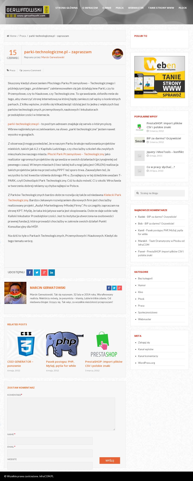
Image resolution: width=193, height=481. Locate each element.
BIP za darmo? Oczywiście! (164, 138)
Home (13, 35)
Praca (120, 7)
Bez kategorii (145, 278)
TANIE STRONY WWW (161, 7)
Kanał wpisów (145, 349)
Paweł (141, 251)
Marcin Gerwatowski (52, 57)
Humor (142, 285)
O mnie (106, 7)
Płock (183, 7)
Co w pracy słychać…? (161, 167)
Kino (140, 292)
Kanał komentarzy (148, 356)
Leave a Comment (32, 70)
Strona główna (66, 7)
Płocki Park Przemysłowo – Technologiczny (75, 154)
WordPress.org (146, 362)
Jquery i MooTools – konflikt (165, 152)
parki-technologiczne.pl (23, 124)
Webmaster (136, 7)
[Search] (137, 193)
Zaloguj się (144, 342)
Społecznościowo (147, 312)
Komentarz (14, 394)
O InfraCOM (90, 7)
